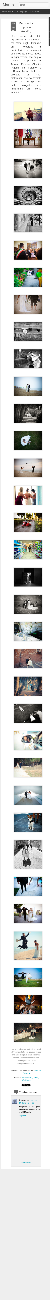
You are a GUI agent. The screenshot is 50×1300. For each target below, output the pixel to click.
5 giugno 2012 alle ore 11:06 (28, 1101)
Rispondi (22, 1115)
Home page (22, 11)
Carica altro (26, 1162)
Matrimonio (27, 1077)
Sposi (35, 1077)
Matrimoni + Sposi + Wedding (26, 27)
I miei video (34, 11)
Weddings (26, 1080)
